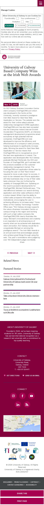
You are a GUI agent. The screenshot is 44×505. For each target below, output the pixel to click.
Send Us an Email (32, 375)
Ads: (27, 22)
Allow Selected (35, 25)
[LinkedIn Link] (18, 404)
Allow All (10, 25)
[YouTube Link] (31, 396)
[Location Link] (22, 430)
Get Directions (13, 375)
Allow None (21, 25)
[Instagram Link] (13, 396)
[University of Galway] (11, 57)
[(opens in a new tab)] (22, 446)
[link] (21, 444)
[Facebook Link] (22, 396)
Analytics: (16, 22)
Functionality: (10, 18)
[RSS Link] (27, 404)
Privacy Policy (14, 49)
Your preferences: (28, 18)
